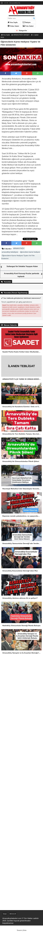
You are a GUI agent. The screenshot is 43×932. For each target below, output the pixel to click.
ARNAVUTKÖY (18, 35)
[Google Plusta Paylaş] (27, 73)
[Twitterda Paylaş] (16, 73)
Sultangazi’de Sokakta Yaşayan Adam (22, 266)
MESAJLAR (13, 913)
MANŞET (27, 35)
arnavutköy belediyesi (10, 252)
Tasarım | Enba (21, 930)
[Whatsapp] (37, 73)
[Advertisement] (21, 683)
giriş (20, 302)
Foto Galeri (29, 26)
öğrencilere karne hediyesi (30, 252)
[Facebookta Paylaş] (5, 73)
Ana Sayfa (13, 22)
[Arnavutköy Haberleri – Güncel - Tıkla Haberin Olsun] (22, 10)
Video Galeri (14, 26)
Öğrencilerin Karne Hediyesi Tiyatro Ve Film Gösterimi (18, 257)
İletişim (28, 22)
